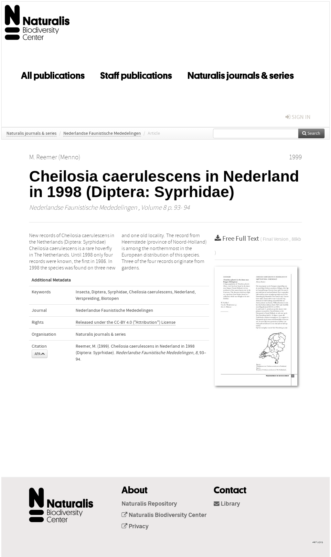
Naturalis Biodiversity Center (167, 515)
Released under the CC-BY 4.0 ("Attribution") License (126, 322)
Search (313, 133)
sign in (300, 117)
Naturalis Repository (149, 504)
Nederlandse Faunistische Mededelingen (102, 133)
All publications (53, 74)
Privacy (138, 527)
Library (229, 504)
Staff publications (136, 74)
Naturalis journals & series (240, 74)
